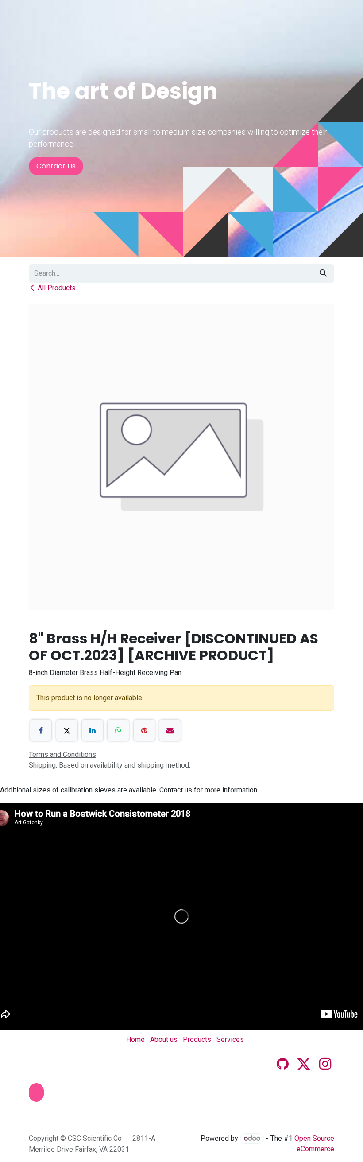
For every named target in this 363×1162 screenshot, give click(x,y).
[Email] (170, 730)
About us (164, 1039)
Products (197, 1039)
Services (230, 1039)
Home (135, 1039)
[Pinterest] (144, 730)
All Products (57, 288)
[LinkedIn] (92, 730)
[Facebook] (40, 730)
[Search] (323, 273)
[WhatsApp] (118, 730)
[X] (66, 730)
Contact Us (56, 166)
